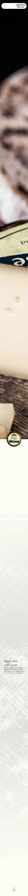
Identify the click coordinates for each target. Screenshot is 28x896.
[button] (4, 6)
